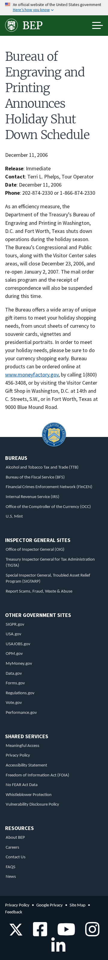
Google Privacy (49, 905)
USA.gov (13, 634)
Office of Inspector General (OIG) (35, 549)
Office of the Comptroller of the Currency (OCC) (48, 507)
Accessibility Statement (26, 765)
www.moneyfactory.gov (31, 374)
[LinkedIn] (56, 949)
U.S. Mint (14, 516)
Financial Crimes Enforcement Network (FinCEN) (49, 487)
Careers (12, 847)
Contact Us (16, 857)
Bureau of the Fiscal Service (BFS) (35, 477)
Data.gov (14, 673)
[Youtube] (64, 933)
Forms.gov (15, 683)
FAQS (10, 867)
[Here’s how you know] (54, 7)
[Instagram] (90, 933)
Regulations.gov (20, 693)
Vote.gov (14, 703)
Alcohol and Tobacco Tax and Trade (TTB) (42, 467)
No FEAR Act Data (22, 785)
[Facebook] (38, 933)
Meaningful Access (22, 746)
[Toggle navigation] (97, 25)
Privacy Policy (18, 755)
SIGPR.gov (15, 624)
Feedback (13, 912)
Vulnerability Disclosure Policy (32, 804)
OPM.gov (14, 654)
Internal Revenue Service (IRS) (32, 497)
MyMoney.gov (19, 663)
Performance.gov (21, 713)
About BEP (15, 837)
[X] (16, 933)
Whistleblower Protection (29, 795)
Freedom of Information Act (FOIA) (37, 775)
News (11, 877)
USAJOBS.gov (18, 644)
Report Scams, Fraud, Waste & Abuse (39, 591)
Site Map (78, 905)
